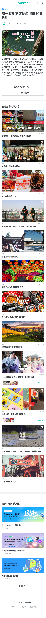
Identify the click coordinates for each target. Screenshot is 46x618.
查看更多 (22, 586)
